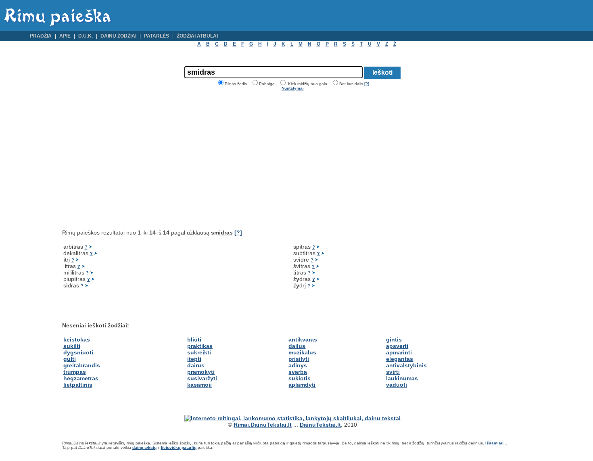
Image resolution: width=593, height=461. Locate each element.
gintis (394, 339)
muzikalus (302, 352)
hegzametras (80, 378)
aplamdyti (301, 384)
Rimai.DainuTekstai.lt (263, 424)
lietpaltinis (77, 384)
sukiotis (299, 378)
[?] (366, 84)
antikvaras (302, 339)
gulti (69, 359)
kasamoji (199, 384)
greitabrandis (81, 365)
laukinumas (402, 378)
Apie (65, 36)
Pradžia (41, 36)
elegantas (399, 359)
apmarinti (399, 352)
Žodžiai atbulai (197, 36)
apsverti (397, 346)
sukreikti (199, 352)
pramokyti (201, 372)
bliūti (194, 339)
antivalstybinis (406, 365)
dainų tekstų (144, 447)
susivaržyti (202, 378)
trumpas (74, 372)
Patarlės (156, 36)
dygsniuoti (78, 352)
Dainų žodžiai (118, 36)
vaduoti (396, 384)
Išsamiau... (496, 443)
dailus (296, 346)
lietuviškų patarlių (178, 447)
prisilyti (298, 359)
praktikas (200, 346)
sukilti (71, 346)
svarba (297, 372)
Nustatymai (293, 88)
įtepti (194, 359)
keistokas (76, 339)
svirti (393, 372)
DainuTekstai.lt (320, 424)
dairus (196, 365)
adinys (297, 365)
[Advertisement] (130, 159)
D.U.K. (85, 36)
